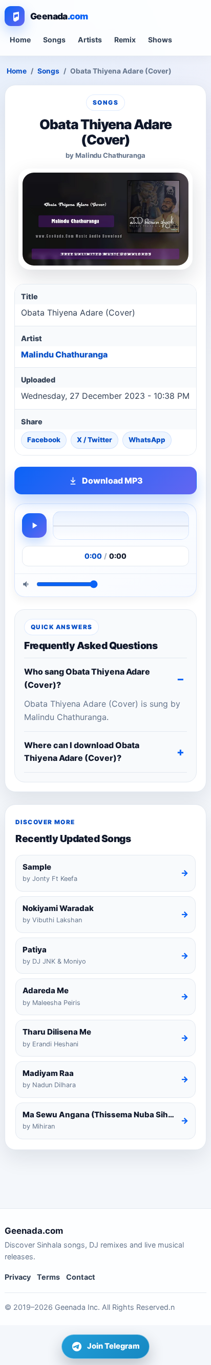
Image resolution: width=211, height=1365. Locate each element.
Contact (80, 1277)
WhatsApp (147, 440)
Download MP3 (112, 480)
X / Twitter (94, 440)
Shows (160, 39)
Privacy (18, 1277)
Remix (125, 39)
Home (20, 39)
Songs (54, 39)
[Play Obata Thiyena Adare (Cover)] (34, 525)
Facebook (43, 440)
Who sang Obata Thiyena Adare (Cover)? (87, 678)
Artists (90, 39)
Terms (48, 1277)
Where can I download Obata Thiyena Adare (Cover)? (81, 751)
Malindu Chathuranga (64, 354)
